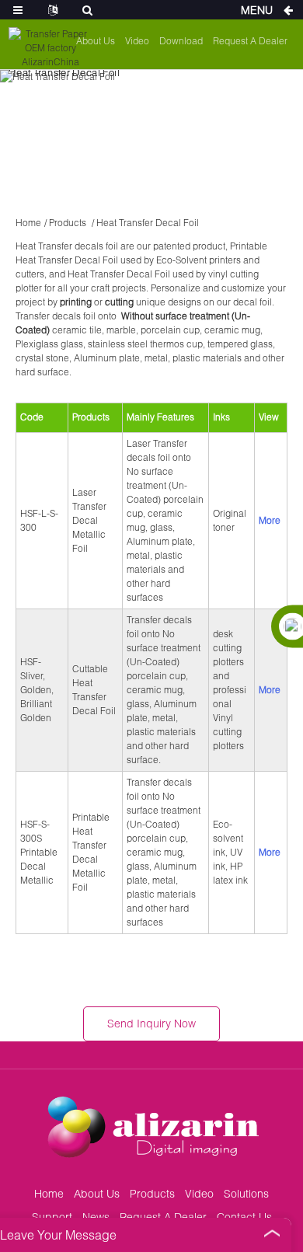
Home (28, 222)
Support (52, 1216)
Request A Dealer (250, 41)
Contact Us (244, 1216)
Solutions (246, 1193)
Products (67, 222)
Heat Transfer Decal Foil (147, 222)
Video (137, 41)
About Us (95, 41)
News (96, 1216)
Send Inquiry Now (151, 1023)
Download (181, 41)
